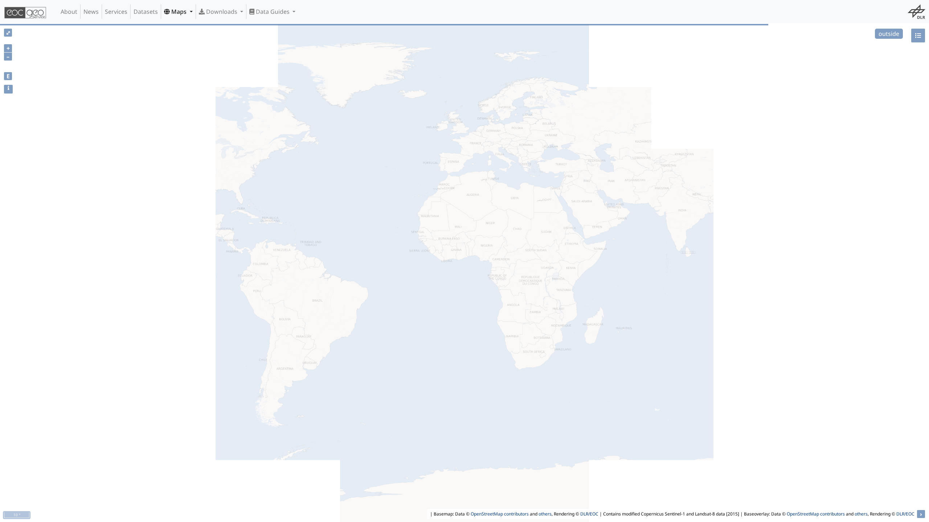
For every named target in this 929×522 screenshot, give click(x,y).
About (69, 12)
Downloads (222, 12)
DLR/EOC (589, 514)
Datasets (146, 12)
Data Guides (272, 12)
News (91, 12)
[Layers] (918, 35)
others (545, 514)
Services (116, 12)
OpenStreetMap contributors (500, 514)
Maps (179, 12)
